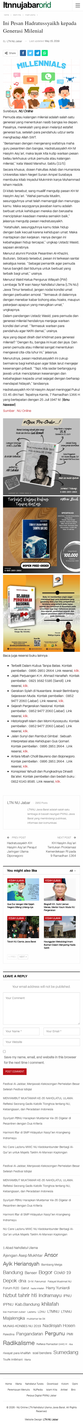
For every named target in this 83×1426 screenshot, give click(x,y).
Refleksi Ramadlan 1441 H (51, 1344)
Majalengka (14, 1318)
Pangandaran (29, 1334)
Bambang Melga (51, 1265)
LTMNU (53, 1311)
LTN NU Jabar (50, 1419)
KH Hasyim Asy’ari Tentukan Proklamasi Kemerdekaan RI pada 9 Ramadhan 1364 (61, 849)
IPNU (67, 1295)
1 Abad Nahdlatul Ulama (20, 1247)
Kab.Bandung (27, 1304)
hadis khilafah (37, 1288)
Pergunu (55, 1333)
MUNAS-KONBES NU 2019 (22, 1326)
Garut (25, 1288)
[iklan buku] (41, 534)
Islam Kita (51, 1389)
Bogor (45, 1272)
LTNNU (66, 1311)
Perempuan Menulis (19, 1389)
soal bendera (42, 1353)
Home (8, 1383)
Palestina (9, 1334)
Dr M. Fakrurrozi (37, 1281)
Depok (10, 1280)
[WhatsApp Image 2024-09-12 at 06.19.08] (41, 456)
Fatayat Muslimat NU (60, 1281)
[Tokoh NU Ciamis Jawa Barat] (23, 927)
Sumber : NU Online (17, 410)
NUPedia (38, 1389)
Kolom (65, 1383)
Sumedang (65, 1352)
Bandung (13, 1272)
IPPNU (8, 1304)
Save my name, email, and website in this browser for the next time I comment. (40, 1060)
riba (71, 1344)
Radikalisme (19, 1343)
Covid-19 (62, 1273)
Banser (31, 1272)
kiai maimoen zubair (14, 1312)
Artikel (64, 1389)
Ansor (51, 1255)
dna (22, 1281)
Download (52, 1383)
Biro (73, 1389)
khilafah (50, 1304)
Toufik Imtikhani (13, 1360)
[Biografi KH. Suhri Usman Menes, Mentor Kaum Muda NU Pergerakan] (60, 889)
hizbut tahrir (16, 1295)
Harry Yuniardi (58, 1288)
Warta (27, 1359)
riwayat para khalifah (17, 1353)
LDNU (42, 1312)
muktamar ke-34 (36, 1318)
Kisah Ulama (16, 880)
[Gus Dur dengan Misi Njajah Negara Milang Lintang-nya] (23, 889)
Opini (75, 1383)
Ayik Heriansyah (21, 1263)
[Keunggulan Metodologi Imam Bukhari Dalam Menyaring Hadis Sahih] (60, 927)
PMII (70, 1334)
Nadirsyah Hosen (59, 1326)
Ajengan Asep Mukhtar (23, 1255)
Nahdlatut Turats (34, 1383)
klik (76, 670)
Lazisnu (31, 1312)
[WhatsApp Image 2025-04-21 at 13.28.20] (41, 613)
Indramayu (50, 1295)
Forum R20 (11, 1288)
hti (34, 1295)
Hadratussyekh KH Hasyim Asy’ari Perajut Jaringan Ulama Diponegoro (22, 849)
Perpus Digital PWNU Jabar (41, 1395)
